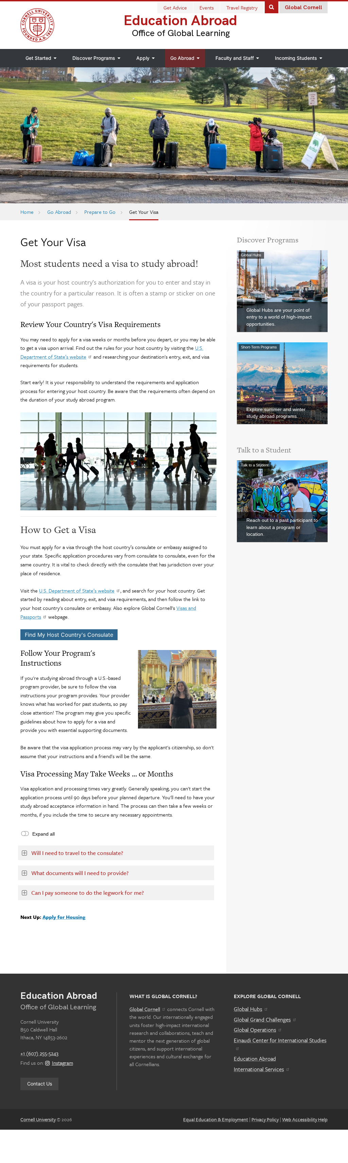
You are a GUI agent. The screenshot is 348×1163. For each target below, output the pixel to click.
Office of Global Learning (181, 33)
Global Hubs (248, 1009)
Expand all (43, 834)
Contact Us (39, 1084)
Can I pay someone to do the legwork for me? (87, 892)
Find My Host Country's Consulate (69, 634)
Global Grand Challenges (262, 1019)
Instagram (62, 1062)
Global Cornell (303, 7)
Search (271, 6)
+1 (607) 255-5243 (39, 1053)
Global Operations (255, 1030)
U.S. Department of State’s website (77, 590)
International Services (259, 1069)
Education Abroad (180, 21)
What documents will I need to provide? (79, 873)
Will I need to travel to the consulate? (77, 853)
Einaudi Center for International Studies (280, 1040)
